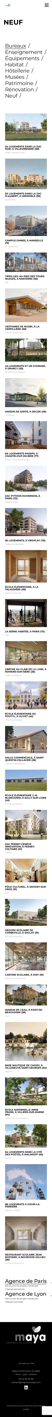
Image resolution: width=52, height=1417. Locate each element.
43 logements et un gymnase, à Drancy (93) (25, 367)
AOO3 (8, 459)
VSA (7, 635)
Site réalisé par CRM (26, 1363)
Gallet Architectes (13, 593)
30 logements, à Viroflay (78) (25, 540)
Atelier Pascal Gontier (15, 152)
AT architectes (11, 246)
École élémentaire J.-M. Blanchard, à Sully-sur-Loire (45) (25, 798)
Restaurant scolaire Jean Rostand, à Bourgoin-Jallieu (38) (25, 1257)
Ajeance (9, 1210)
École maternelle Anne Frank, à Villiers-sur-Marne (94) (24, 1112)
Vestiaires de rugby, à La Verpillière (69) (22, 327)
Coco (7, 1016)
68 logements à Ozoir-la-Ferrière (22, 1205)
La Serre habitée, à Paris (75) (25, 631)
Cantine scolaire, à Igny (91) (24, 974)
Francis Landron (20, 1118)
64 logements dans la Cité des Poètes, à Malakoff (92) (24, 1153)
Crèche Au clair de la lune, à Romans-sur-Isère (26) (25, 670)
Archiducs (9, 415)
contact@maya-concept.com (26, 1382)
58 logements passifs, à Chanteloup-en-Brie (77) (22, 454)
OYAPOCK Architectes (15, 372)
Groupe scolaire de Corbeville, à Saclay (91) (22, 931)
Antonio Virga (11, 502)
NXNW (8, 853)
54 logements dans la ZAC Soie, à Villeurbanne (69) (23, 147)
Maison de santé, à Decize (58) (25, 411)
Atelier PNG (10, 199)
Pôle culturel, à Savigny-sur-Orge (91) (26, 888)
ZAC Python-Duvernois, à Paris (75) (22, 497)
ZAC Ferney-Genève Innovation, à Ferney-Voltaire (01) (20, 846)
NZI (6, 282)
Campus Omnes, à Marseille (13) (24, 241)
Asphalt (8, 1071)
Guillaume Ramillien (14, 544)
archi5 (8, 1158)
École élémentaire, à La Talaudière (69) (21, 588)
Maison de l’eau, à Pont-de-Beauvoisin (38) (24, 1011)
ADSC (7, 1118)
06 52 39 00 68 (26, 1379)
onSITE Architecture (14, 332)
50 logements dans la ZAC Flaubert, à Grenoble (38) (23, 194)
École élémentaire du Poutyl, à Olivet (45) (20, 715)
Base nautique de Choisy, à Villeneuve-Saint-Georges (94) (26, 1066)
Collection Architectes (15, 763)
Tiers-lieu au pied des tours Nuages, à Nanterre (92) (24, 277)
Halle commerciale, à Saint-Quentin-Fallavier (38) (24, 759)
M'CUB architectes (21, 459)
